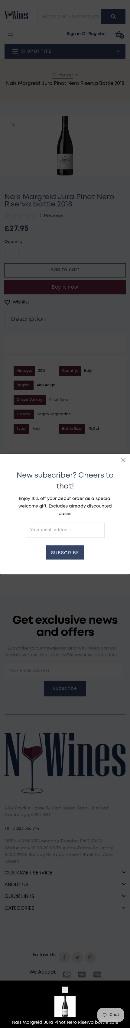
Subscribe (65, 553)
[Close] (123, 460)
